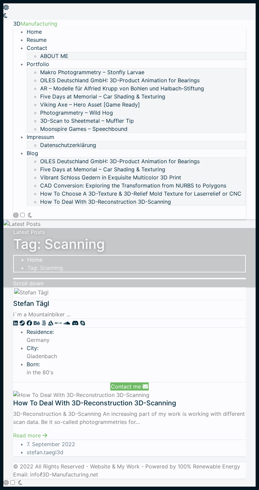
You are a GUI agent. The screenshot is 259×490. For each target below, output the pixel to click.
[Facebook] (30, 323)
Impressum (40, 137)
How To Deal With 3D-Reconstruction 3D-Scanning (105, 201)
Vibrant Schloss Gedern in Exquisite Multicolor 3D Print (110, 177)
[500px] (44, 323)
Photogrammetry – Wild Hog (76, 112)
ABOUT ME (54, 56)
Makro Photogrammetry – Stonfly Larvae (92, 72)
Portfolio (38, 64)
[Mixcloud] (59, 323)
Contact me (127, 386)
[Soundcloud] (67, 323)
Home (34, 31)
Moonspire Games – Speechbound (83, 128)
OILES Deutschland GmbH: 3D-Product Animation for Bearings (120, 80)
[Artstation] (51, 323)
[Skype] (82, 323)
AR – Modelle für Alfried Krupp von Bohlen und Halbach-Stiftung (122, 88)
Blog (32, 153)
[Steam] (23, 323)
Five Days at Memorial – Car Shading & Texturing (102, 96)
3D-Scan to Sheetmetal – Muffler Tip (87, 120)
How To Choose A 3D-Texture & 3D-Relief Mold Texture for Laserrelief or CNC (140, 193)
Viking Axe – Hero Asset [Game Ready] (90, 104)
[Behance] (37, 323)
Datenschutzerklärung (68, 145)
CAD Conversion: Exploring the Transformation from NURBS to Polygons (133, 185)
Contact (37, 48)
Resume (37, 39)
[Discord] (76, 323)
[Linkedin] (16, 323)
